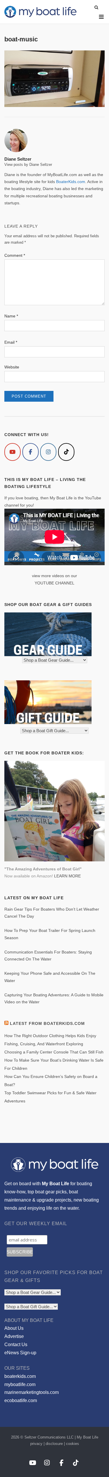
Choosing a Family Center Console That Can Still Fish (53, 1052)
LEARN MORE (67, 876)
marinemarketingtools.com (31, 1392)
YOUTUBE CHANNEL (54, 583)
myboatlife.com (19, 1384)
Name (11, 316)
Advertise (14, 1336)
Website (11, 367)
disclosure (54, 1443)
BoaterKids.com (70, 181)
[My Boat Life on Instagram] (48, 452)
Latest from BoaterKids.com (47, 1023)
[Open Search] (96, 7)
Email (10, 342)
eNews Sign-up (20, 1352)
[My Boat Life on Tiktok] (66, 452)
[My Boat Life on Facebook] (30, 452)
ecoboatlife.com (20, 1400)
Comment (14, 255)
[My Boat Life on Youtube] (12, 452)
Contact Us (15, 1344)
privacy (36, 1443)
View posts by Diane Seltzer (28, 164)
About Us (14, 1328)
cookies (72, 1443)
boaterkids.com (20, 1376)
